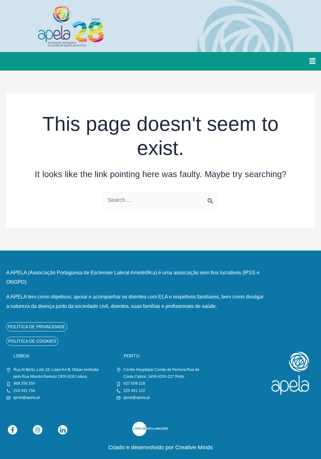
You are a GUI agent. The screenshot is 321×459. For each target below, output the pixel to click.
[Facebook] (12, 430)
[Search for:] (160, 200)
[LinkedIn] (62, 430)
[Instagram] (37, 430)
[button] (312, 61)
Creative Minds (194, 447)
